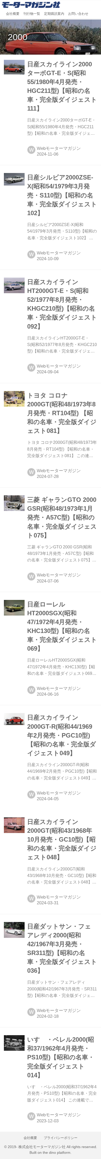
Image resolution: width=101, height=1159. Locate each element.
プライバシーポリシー (60, 1138)
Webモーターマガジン (59, 148)
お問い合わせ (78, 14)
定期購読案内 (54, 14)
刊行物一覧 (31, 14)
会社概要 (12, 14)
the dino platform (56, 1153)
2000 (17, 37)
